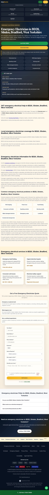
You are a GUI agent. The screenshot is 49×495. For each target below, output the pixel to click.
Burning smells (40, 209)
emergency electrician (10, 163)
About (33, 446)
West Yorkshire (29, 439)
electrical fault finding (14, 118)
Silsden (41, 439)
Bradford (36, 439)
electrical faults (9, 170)
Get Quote (45, 1)
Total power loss (12, 58)
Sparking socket (12, 61)
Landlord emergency (12, 68)
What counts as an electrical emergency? (12, 404)
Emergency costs (24, 213)
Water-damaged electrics (12, 64)
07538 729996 (27, 381)
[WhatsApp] (46, 488)
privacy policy (37, 374)
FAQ (45, 5)
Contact (43, 446)
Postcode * (9, 345)
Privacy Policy (24, 451)
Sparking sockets (24, 209)
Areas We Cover (26, 446)
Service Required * (11, 351)
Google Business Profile (25, 480)
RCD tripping (8, 204)
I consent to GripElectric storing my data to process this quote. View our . (26, 374)
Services (40, 5)
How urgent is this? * (11, 357)
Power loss (24, 204)
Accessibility (19, 455)
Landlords (40, 213)
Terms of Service (33, 451)
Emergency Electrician (19, 5)
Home (2, 439)
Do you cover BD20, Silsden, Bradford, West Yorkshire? (16, 400)
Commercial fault (36, 68)
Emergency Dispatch (14, 451)
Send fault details (24, 47)
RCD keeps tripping (36, 58)
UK (18, 439)
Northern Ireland (32, 462)
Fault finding (40, 204)
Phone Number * (10, 339)
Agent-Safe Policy (28, 455)
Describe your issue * (11, 363)
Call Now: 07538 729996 (24, 431)
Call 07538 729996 (24, 43)
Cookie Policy (42, 451)
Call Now (40, 1)
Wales (26, 462)
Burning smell (36, 61)
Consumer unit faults (9, 209)
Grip (4, 2)
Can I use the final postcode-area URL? (12, 408)
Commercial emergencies (8, 217)
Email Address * (10, 333)
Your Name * (9, 328)
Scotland (20, 462)
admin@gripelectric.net (26, 477)
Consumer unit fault (36, 64)
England (22, 439)
